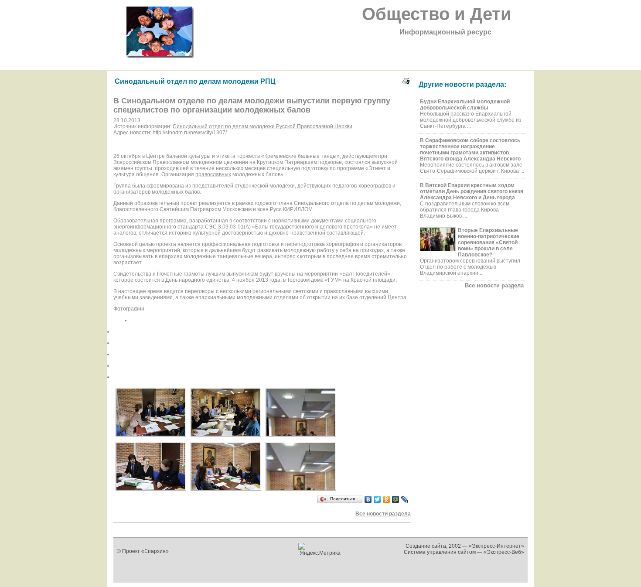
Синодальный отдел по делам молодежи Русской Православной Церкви (262, 126)
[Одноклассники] (386, 499)
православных (213, 174)
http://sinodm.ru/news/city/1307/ (190, 133)
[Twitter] (377, 499)
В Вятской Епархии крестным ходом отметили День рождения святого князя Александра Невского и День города (471, 191)
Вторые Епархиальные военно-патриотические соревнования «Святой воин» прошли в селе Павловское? (488, 242)
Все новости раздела (494, 285)
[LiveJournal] (404, 499)
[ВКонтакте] (368, 499)
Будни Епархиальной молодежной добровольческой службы (465, 105)
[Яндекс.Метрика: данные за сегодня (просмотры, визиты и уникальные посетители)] (320, 549)
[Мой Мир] (395, 499)
